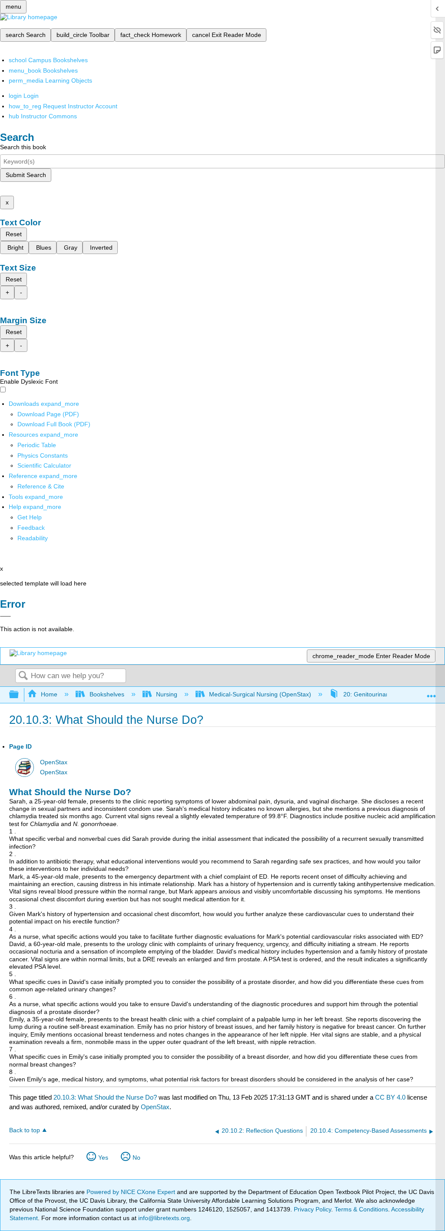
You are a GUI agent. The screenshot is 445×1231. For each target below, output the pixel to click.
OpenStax (53, 762)
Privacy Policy (312, 1209)
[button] (31, 527)
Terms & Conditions (361, 1209)
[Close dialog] (5, 616)
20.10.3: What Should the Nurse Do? (105, 1097)
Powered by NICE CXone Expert (131, 1191)
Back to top (24, 1130)
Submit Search (26, 174)
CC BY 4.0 (390, 1097)
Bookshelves (107, 694)
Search (23, 676)
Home (49, 694)
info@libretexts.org (163, 1217)
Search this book (23, 147)
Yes (103, 1157)
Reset (14, 234)
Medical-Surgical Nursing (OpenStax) (260, 694)
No (136, 1157)
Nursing (166, 694)
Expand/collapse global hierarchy (19, 694)
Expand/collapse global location (431, 692)
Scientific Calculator (44, 465)
